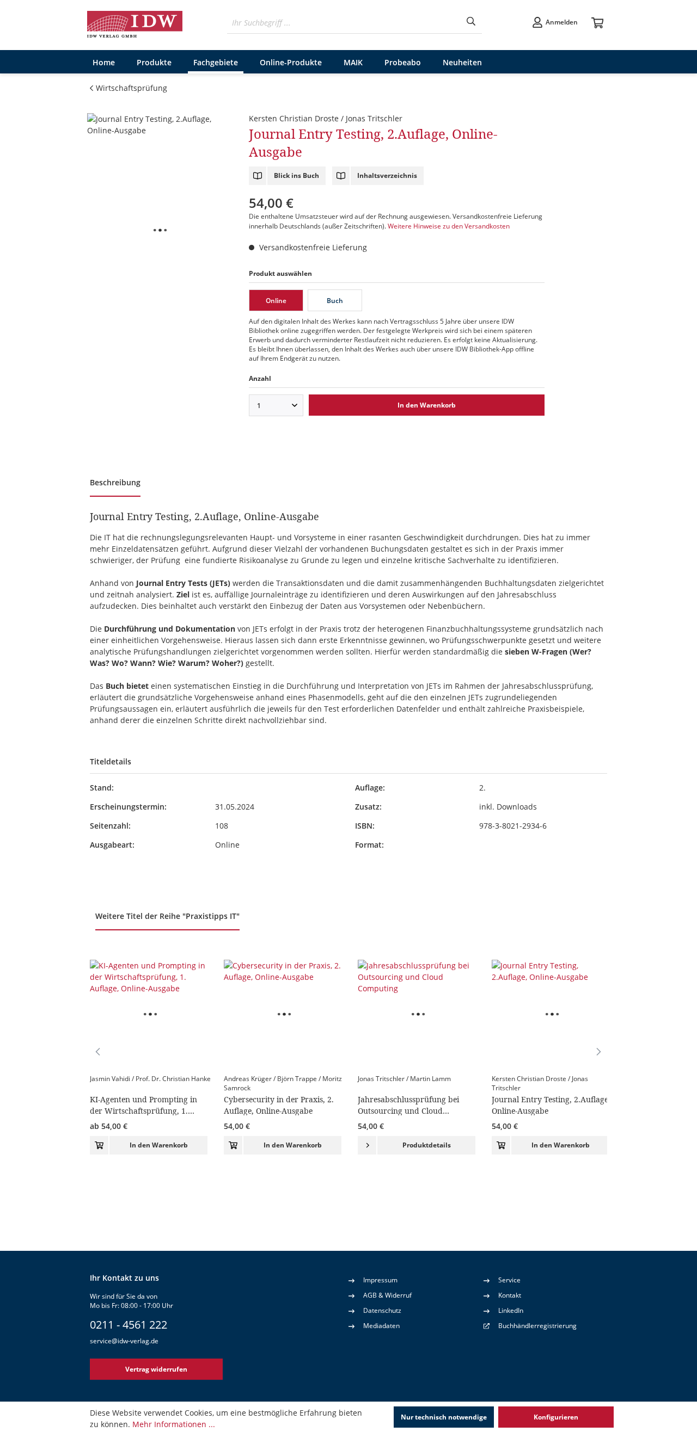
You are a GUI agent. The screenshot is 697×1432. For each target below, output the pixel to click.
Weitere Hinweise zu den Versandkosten (449, 226)
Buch (335, 300)
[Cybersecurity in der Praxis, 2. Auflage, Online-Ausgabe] (284, 1014)
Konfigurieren (556, 1417)
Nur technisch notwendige (444, 1417)
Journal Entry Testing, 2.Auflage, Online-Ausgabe (551, 1104)
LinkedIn (510, 1310)
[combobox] (344, 22)
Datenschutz (382, 1310)
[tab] (115, 484)
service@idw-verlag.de (124, 1340)
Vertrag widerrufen (156, 1369)
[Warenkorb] (597, 23)
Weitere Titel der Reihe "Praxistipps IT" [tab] (167, 916)
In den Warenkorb (427, 405)
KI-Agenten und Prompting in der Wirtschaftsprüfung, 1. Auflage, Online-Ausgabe (143, 1104)
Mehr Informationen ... (173, 1424)
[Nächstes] (599, 1051)
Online (276, 300)
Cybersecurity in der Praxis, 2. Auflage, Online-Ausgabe (279, 1104)
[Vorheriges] (98, 1051)
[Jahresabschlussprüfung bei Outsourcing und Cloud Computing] (418, 1014)
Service (509, 1280)
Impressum (380, 1280)
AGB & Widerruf (387, 1295)
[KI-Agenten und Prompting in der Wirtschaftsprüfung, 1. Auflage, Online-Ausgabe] (150, 1014)
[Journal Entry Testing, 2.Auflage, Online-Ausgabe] (160, 230)
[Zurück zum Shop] (135, 25)
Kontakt (509, 1295)
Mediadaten (381, 1325)
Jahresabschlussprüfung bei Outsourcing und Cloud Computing (408, 1104)
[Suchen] (471, 22)
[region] (160, 230)
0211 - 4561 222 (128, 1324)
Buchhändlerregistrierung (537, 1325)
